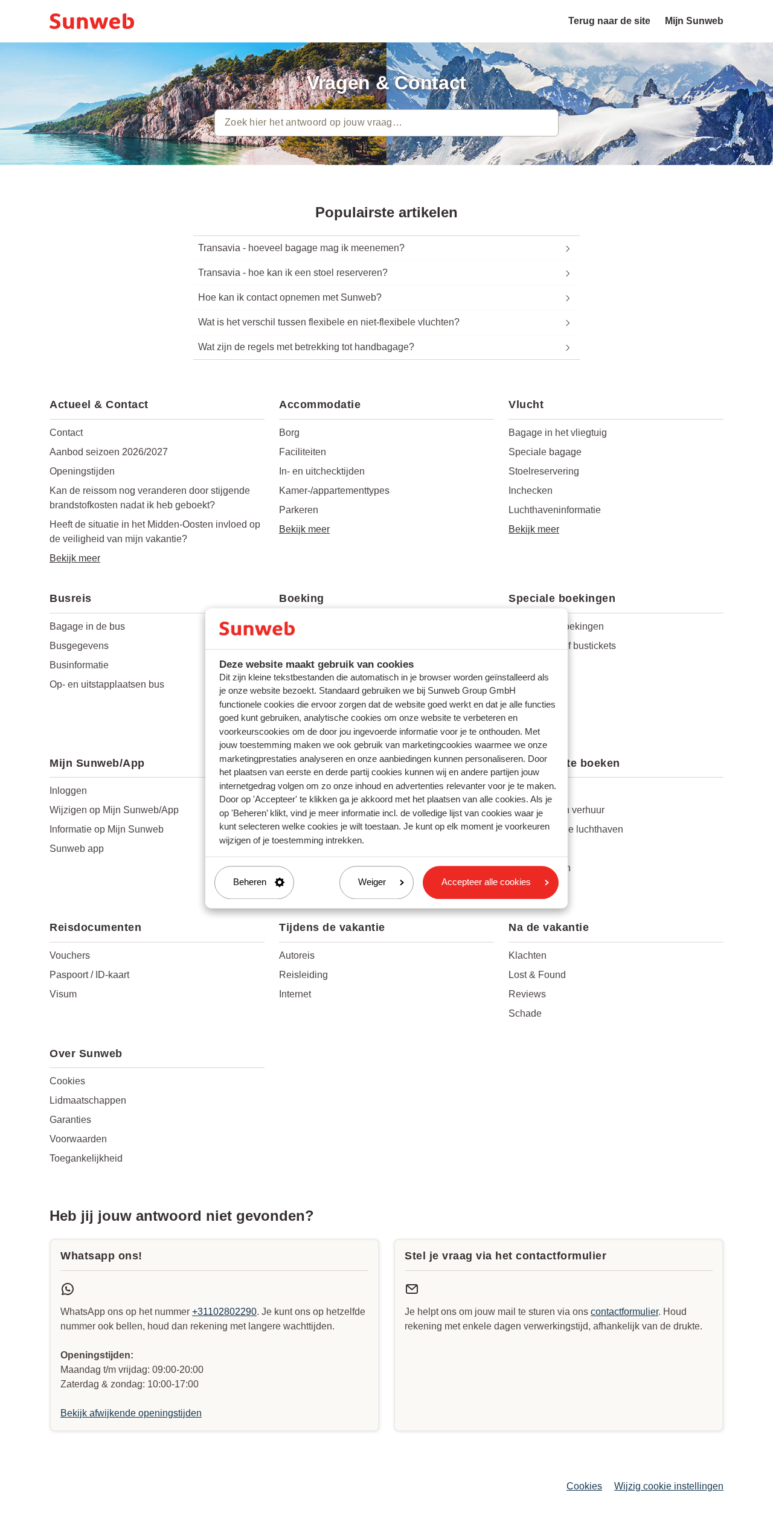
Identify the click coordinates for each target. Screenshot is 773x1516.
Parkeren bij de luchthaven (565, 829)
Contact (66, 432)
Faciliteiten (302, 452)
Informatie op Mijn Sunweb (107, 829)
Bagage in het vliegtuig (557, 432)
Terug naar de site (609, 21)
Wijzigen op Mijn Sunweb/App (114, 810)
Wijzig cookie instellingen (668, 1486)
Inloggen (68, 790)
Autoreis (297, 955)
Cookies (67, 1081)
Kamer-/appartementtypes (334, 490)
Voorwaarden (78, 1139)
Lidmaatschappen (88, 1100)
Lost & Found (537, 975)
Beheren (249, 882)
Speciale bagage (545, 452)
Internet (295, 994)
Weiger (372, 882)
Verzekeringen (539, 868)
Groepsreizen (537, 665)
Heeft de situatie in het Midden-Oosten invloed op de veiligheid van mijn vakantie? (155, 531)
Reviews (527, 994)
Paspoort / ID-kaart (89, 975)
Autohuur (528, 790)
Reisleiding (303, 975)
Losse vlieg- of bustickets (562, 646)
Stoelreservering (543, 471)
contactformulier (624, 1312)
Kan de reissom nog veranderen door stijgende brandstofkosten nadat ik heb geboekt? (150, 497)
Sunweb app (77, 848)
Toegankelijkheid (86, 1158)
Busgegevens (79, 646)
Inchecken (530, 490)
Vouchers (70, 955)
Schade (525, 1013)
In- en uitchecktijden (322, 471)
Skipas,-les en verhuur (556, 810)
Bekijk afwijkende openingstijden (131, 1413)
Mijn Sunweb (694, 21)
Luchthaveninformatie (554, 510)
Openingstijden (82, 471)
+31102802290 (224, 1312)
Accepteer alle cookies (486, 882)
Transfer (526, 848)
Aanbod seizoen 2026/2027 (109, 452)
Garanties (70, 1120)
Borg (289, 432)
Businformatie (79, 665)
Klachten (527, 955)
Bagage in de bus (87, 626)
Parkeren (298, 510)
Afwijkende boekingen (556, 626)
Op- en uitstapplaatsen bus (107, 684)
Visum (63, 994)
